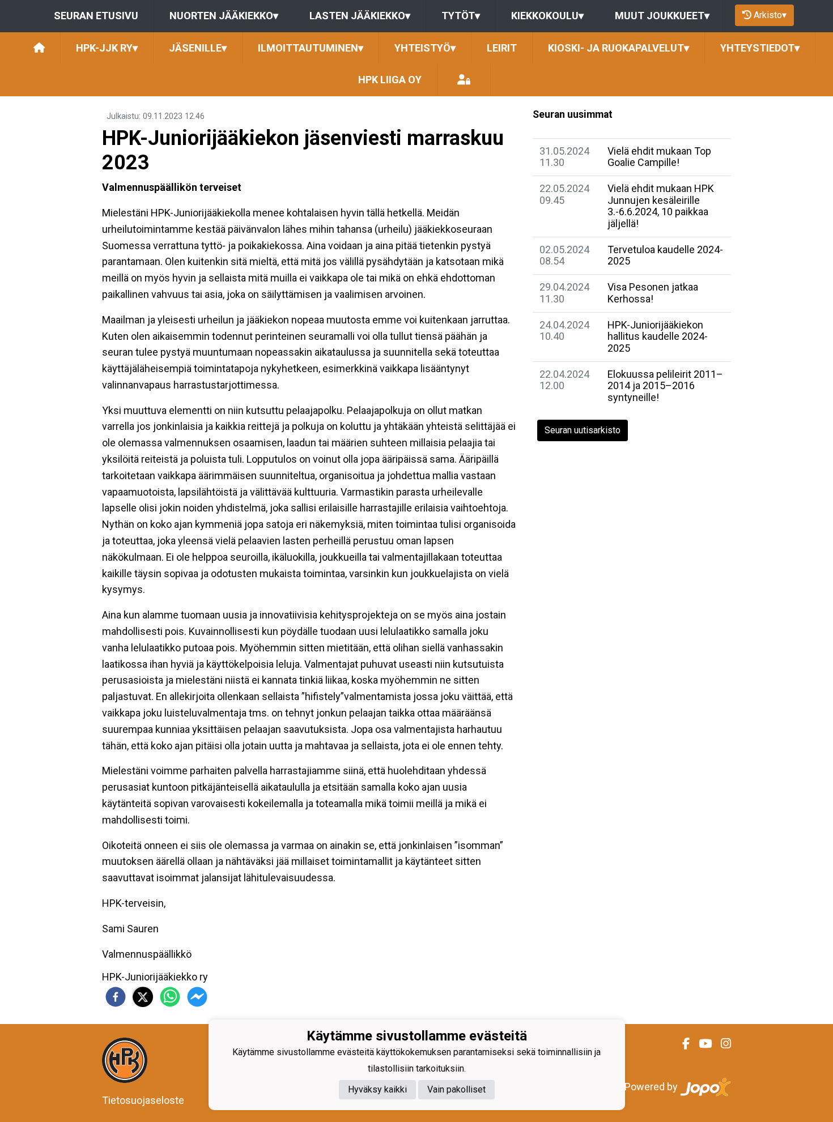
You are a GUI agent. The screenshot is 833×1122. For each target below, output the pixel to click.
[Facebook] (681, 1044)
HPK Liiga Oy (390, 80)
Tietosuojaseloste (143, 1100)
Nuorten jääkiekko (223, 16)
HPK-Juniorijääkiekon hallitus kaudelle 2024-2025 (657, 336)
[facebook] (115, 997)
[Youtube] (701, 1044)
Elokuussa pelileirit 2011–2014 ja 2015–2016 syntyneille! (665, 385)
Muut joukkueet (662, 16)
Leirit (502, 48)
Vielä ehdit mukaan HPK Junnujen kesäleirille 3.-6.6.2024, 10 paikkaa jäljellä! (660, 205)
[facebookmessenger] (197, 997)
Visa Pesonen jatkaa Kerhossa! (652, 293)
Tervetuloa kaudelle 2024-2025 (665, 255)
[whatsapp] (170, 997)
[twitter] (143, 997)
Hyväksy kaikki (377, 1090)
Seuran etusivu (96, 16)
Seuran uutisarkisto (582, 430)
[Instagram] (721, 1044)
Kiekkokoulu (547, 16)
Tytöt (460, 16)
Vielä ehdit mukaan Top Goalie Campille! (659, 157)
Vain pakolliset (456, 1090)
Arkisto (770, 15)
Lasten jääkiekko (359, 16)
